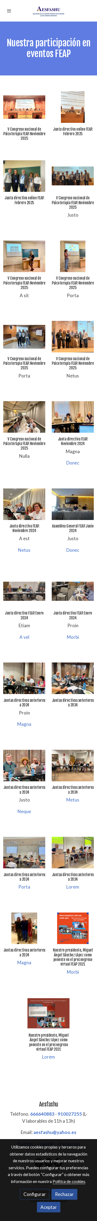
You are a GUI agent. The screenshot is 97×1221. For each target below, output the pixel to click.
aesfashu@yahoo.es (54, 1132)
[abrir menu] (9, 10)
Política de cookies (69, 1181)
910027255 (70, 1114)
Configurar (34, 1194)
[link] (48, 11)
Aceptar (48, 1207)
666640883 (42, 1114)
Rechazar (64, 1194)
